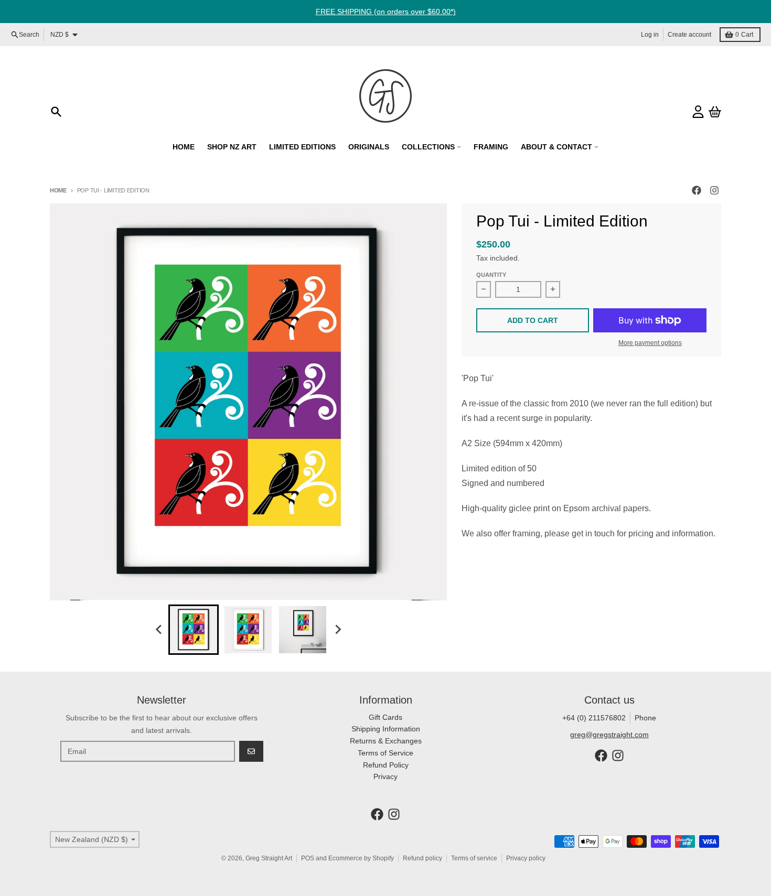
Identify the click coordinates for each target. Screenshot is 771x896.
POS (307, 858)
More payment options (650, 343)
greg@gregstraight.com (609, 734)
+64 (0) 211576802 (594, 718)
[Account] (698, 111)
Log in (650, 34)
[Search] (56, 111)
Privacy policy (525, 858)
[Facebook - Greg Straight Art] (696, 190)
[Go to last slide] (159, 629)
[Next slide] (337, 629)
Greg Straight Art (268, 858)
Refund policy (422, 858)
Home (58, 190)
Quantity (491, 275)
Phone (645, 718)
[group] (193, 629)
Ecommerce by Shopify (361, 858)
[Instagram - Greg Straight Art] (714, 190)
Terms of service (474, 858)
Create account (689, 34)
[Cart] (715, 111)
